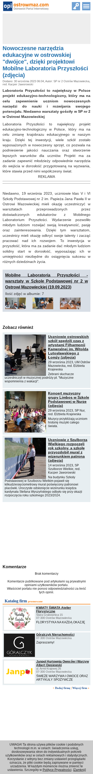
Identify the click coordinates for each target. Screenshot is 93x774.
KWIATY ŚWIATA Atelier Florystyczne (53, 609)
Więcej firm (79, 687)
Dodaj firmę (62, 687)
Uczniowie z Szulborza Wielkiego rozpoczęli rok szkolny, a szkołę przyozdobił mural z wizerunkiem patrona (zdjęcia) (67, 450)
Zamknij (79, 770)
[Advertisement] (46, 532)
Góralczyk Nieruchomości (55, 634)
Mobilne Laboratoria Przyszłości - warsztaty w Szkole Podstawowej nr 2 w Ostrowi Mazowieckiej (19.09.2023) (46, 281)
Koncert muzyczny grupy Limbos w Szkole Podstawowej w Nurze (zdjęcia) (68, 399)
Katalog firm (16, 601)
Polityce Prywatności (57, 770)
